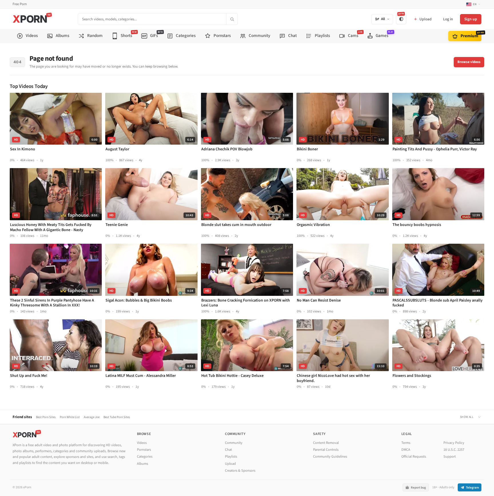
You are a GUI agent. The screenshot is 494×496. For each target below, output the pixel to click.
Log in (448, 19)
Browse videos (469, 61)
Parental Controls (325, 449)
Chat (228, 449)
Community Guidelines (330, 456)
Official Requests (413, 456)
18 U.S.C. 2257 (453, 449)
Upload (230, 463)
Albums (142, 463)
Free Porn (20, 4)
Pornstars (144, 449)
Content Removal (326, 442)
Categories (144, 456)
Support (449, 456)
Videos (142, 442)
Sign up (470, 19)
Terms (405, 442)
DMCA (405, 449)
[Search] (232, 19)
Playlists (231, 456)
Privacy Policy (453, 442)
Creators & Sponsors (240, 470)
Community (233, 442)
